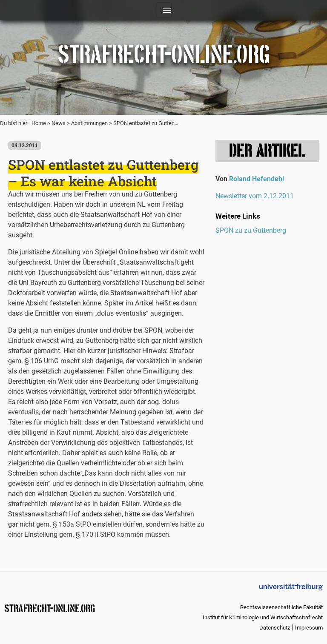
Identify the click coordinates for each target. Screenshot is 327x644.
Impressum (309, 627)
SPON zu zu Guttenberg (250, 230)
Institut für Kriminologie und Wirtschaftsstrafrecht (263, 617)
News (59, 123)
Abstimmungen (89, 123)
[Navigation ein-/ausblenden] (164, 10)
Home (39, 123)
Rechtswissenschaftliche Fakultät (281, 607)
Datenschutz (274, 627)
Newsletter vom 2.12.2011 (254, 196)
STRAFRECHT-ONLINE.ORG (49, 607)
